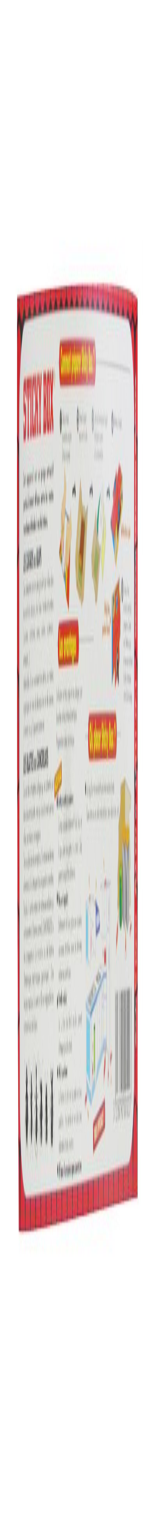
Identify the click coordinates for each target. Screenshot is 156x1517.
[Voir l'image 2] (12, 130)
